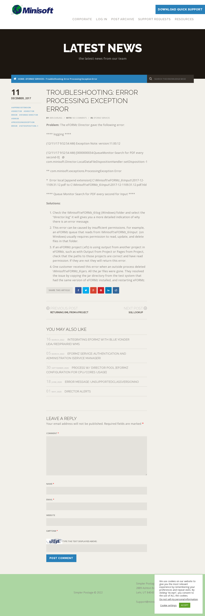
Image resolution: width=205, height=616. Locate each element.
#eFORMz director (28, 115)
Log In (101, 19)
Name (50, 483)
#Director (16, 111)
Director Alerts (78, 391)
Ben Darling (56, 118)
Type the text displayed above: (79, 541)
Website (50, 515)
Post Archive (122, 19)
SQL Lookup (136, 312)
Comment (52, 433)
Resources (184, 19)
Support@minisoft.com (150, 602)
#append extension (21, 107)
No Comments (80, 118)
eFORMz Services (35, 78)
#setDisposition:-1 (28, 126)
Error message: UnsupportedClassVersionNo (102, 381)
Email (50, 499)
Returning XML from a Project (69, 312)
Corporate (82, 19)
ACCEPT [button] (184, 605)
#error (15, 118)
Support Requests (154, 19)
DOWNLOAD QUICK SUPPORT (180, 9)
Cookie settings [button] (168, 605)
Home (21, 78)
